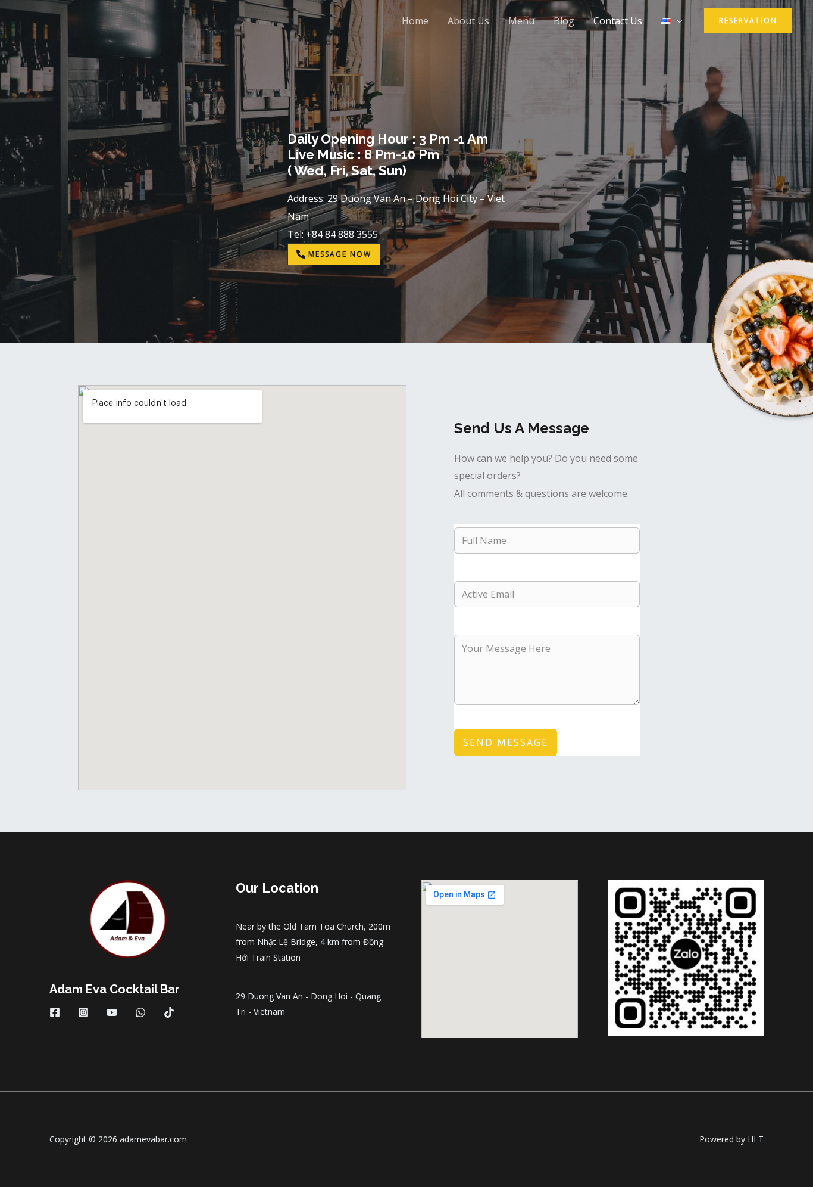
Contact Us (617, 20)
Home (415, 20)
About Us (468, 20)
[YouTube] (112, 1012)
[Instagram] (83, 1012)
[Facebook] (54, 1012)
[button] (677, 21)
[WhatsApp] (140, 1012)
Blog (564, 20)
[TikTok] (169, 1012)
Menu (521, 20)
